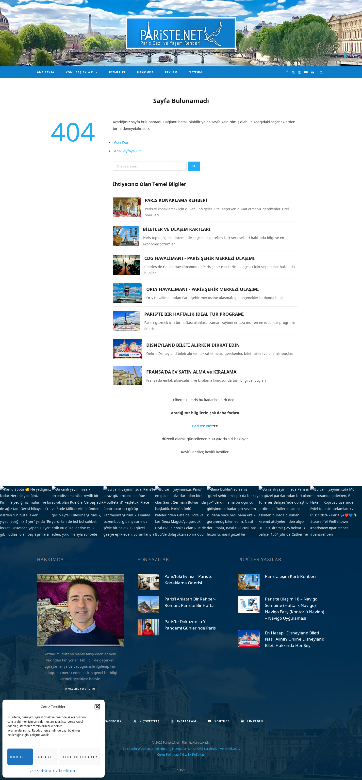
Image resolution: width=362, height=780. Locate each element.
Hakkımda (145, 72)
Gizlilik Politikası (64, 771)
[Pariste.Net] (181, 33)
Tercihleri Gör (79, 756)
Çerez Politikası (40, 771)
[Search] (321, 72)
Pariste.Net (202, 425)
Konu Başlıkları (80, 72)
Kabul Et (20, 756)
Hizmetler (117, 72)
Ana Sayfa (45, 72)
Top (182, 770)
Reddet (46, 756)
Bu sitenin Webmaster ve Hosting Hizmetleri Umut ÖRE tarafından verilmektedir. (181, 748)
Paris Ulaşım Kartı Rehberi (290, 576)
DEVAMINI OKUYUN (80, 689)
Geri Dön (121, 142)
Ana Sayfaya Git (127, 150)
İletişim (195, 72)
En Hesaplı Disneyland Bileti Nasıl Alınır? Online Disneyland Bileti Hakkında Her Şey (294, 639)
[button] (97, 706)
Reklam (171, 72)
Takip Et (183, 512)
